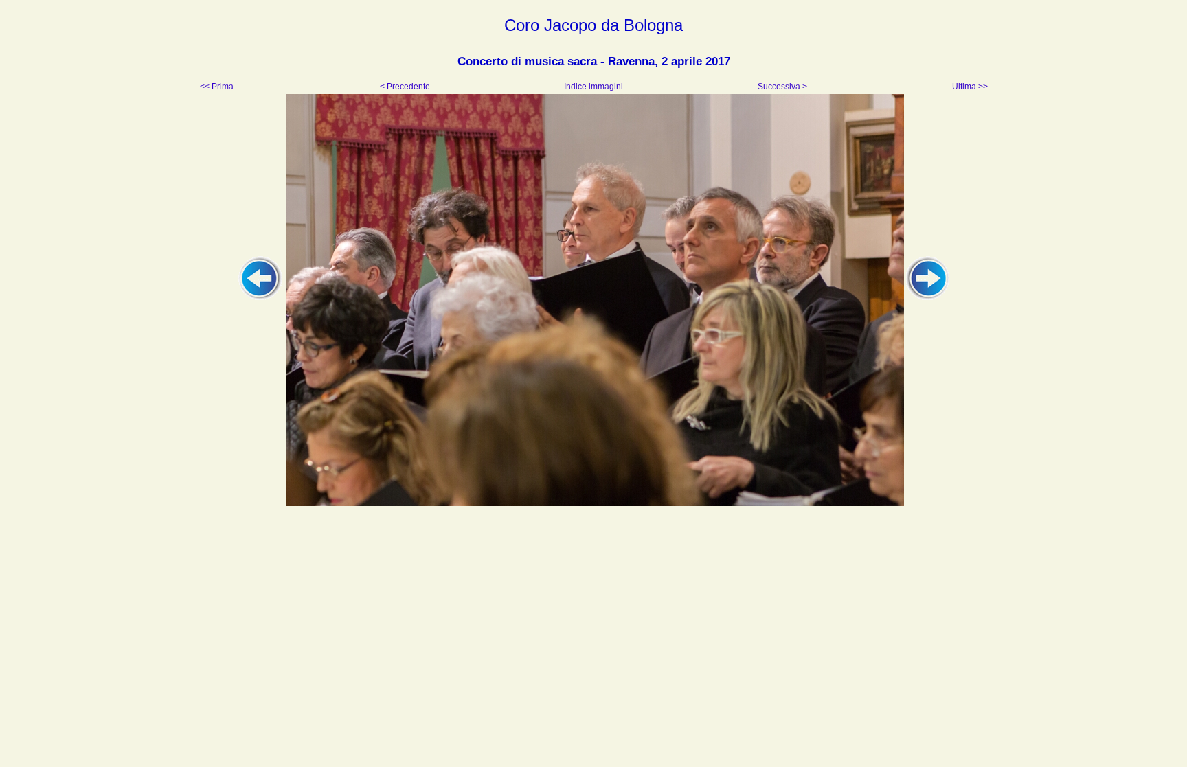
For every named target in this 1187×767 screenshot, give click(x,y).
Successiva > (781, 86)
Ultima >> (969, 86)
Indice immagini (593, 86)
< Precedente (406, 86)
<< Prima (218, 86)
